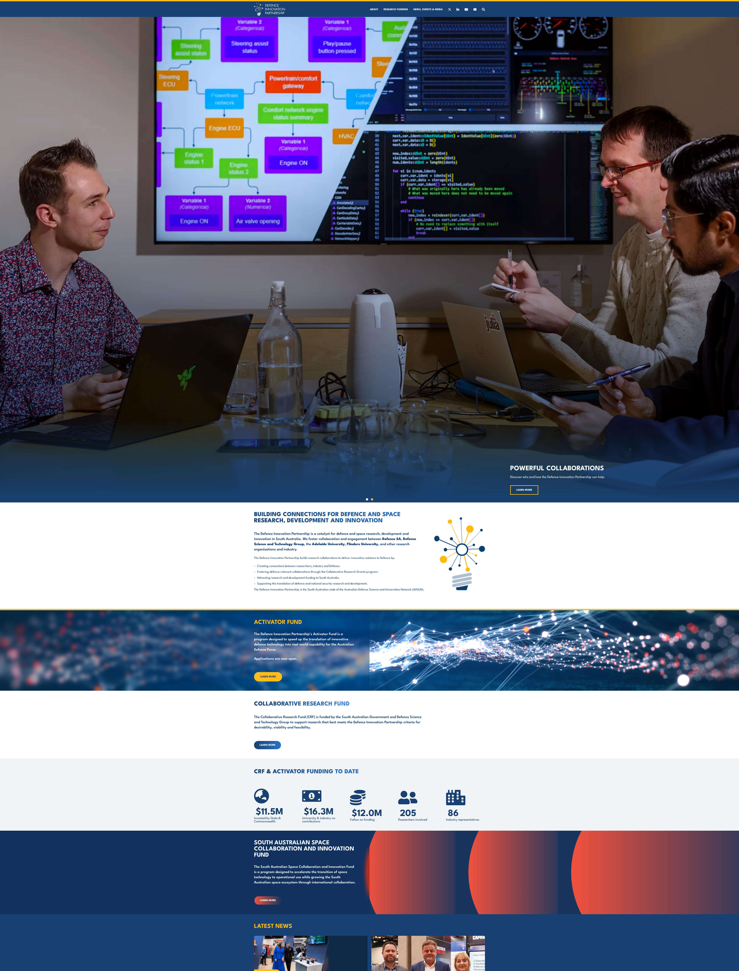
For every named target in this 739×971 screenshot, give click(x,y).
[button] (367, 499)
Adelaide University (328, 544)
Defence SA (391, 539)
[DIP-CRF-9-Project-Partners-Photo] (428, 937)
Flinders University (362, 544)
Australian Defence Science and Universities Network (377, 589)
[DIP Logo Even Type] (269, 4)
